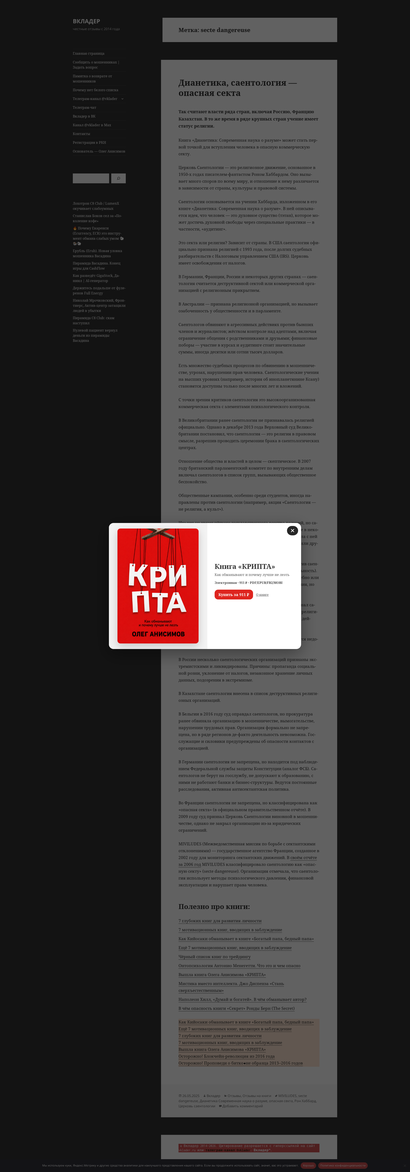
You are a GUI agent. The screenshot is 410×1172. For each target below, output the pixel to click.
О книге (262, 594)
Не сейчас (225, 607)
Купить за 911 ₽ (233, 594)
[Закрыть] (292, 530)
